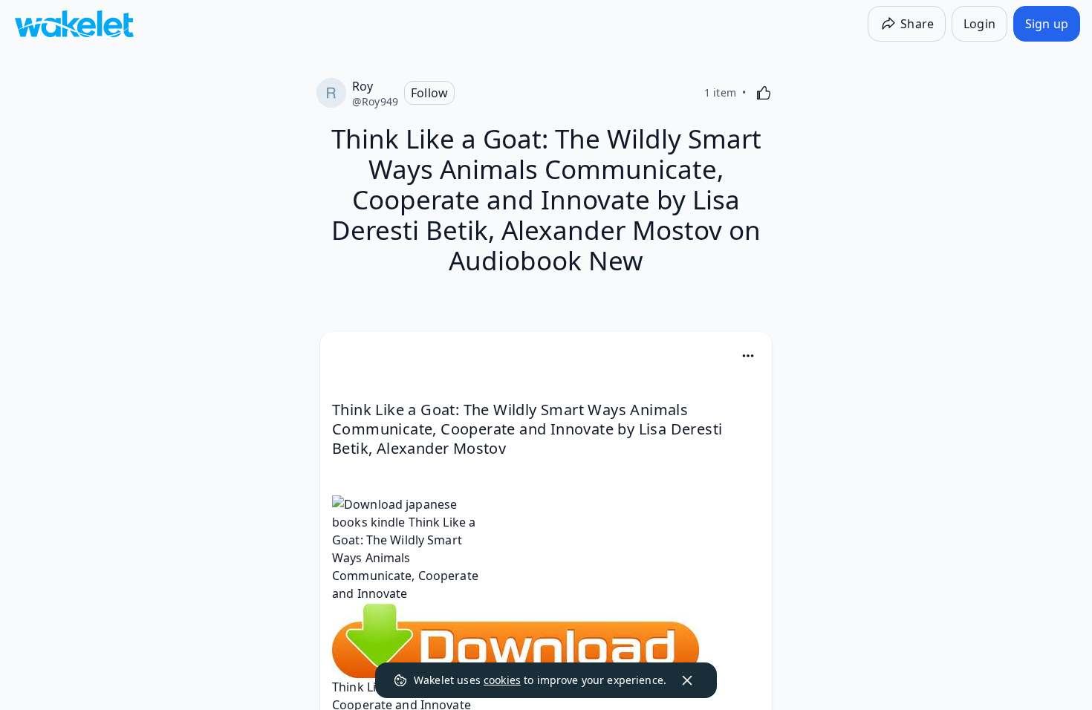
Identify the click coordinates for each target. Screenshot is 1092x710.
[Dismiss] (687, 680)
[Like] (764, 93)
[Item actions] (748, 356)
